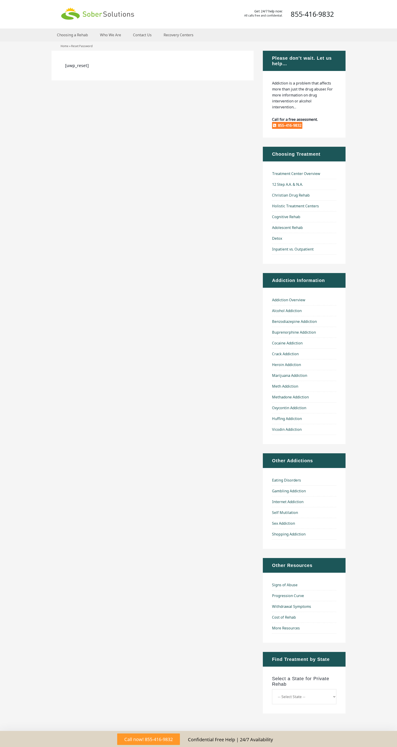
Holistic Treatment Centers (295, 206)
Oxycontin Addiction (289, 407)
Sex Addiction (283, 523)
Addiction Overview (288, 299)
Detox (277, 238)
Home (64, 46)
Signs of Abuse (285, 584)
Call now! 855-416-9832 (148, 739)
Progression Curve (288, 595)
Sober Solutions (97, 13)
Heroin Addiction (286, 364)
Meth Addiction (285, 386)
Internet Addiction (287, 501)
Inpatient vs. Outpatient (293, 249)
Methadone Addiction (290, 397)
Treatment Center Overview (296, 173)
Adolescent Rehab (287, 227)
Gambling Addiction (289, 490)
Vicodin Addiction (287, 429)
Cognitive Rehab (286, 216)
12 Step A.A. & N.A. (287, 184)
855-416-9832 (288, 125)
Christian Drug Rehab (291, 195)
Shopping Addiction (289, 534)
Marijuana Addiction (289, 375)
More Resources (286, 628)
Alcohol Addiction (287, 310)
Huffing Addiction (287, 418)
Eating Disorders (286, 480)
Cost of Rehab (284, 617)
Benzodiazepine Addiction (294, 321)
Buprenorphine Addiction (294, 332)
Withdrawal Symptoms (291, 606)
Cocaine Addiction (287, 343)
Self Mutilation (285, 512)
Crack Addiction (285, 353)
